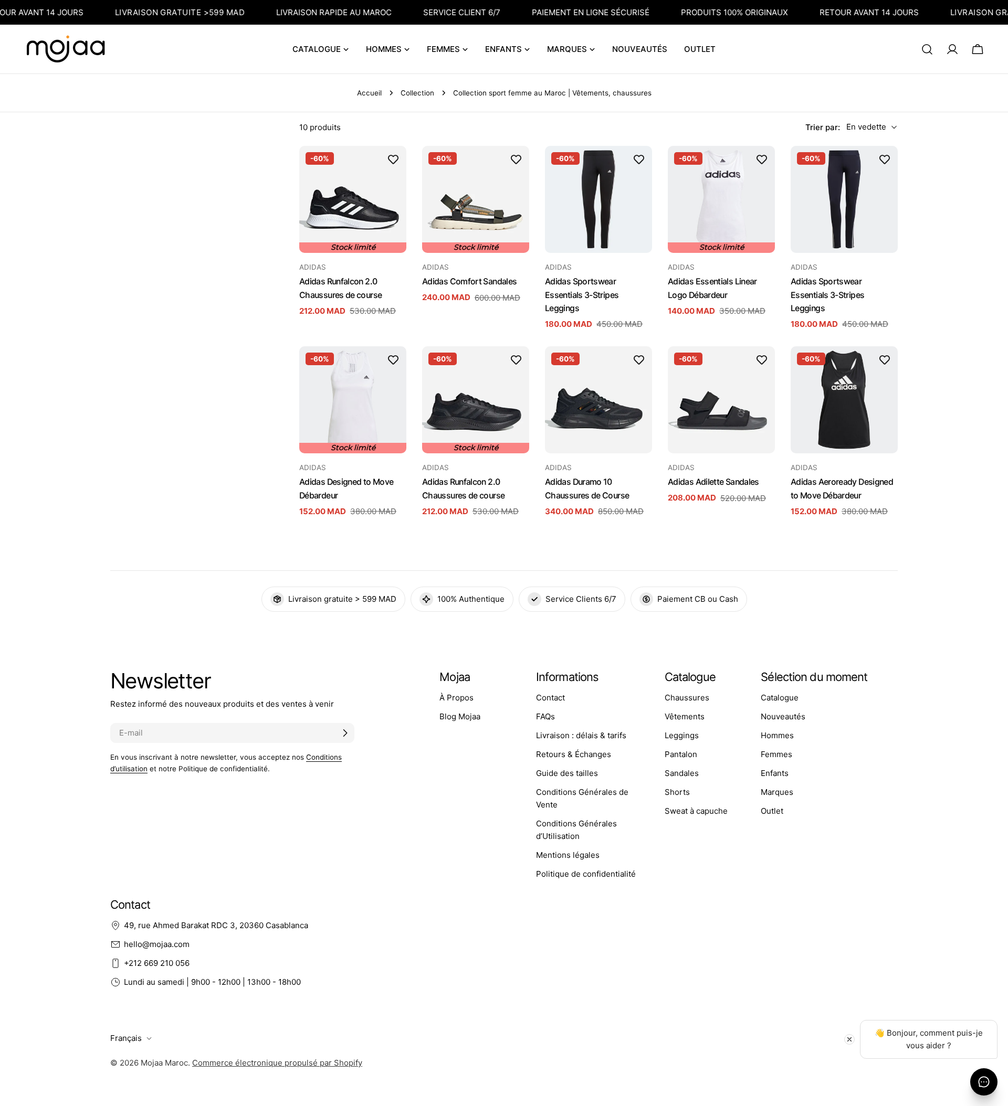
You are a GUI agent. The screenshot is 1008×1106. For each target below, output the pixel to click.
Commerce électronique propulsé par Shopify (277, 1063)
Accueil (369, 93)
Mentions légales (568, 855)
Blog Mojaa (459, 716)
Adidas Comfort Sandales (469, 281)
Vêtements (685, 716)
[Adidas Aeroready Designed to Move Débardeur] (844, 399)
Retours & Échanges (573, 754)
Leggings (682, 735)
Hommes (777, 735)
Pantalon (681, 754)
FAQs (545, 716)
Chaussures (687, 698)
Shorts (677, 792)
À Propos (456, 698)
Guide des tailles (567, 773)
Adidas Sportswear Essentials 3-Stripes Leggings (581, 294)
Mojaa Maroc (164, 1063)
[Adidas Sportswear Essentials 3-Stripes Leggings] (598, 199)
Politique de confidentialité (586, 874)
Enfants (775, 773)
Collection (417, 93)
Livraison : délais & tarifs (581, 735)
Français (126, 1038)
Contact (550, 698)
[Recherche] (927, 49)
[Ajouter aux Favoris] (393, 158)
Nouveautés (783, 716)
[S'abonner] (345, 733)
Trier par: (822, 127)
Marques (777, 792)
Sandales (682, 773)
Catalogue (780, 698)
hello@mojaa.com (157, 944)
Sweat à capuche (696, 811)
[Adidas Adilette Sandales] (721, 399)
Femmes (776, 754)
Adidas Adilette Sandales (713, 482)
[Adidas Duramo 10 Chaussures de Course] (598, 399)
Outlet (772, 811)
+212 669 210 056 (157, 963)
